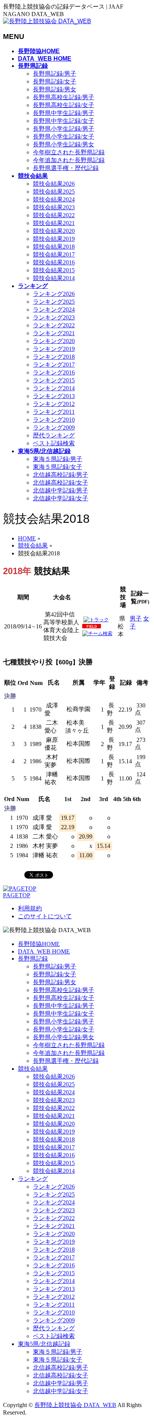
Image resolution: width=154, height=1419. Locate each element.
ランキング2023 (54, 317)
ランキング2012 (54, 404)
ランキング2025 (54, 301)
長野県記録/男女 (54, 89)
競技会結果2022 (54, 215)
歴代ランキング (54, 435)
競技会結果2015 (54, 270)
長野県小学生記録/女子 (63, 136)
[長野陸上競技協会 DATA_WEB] (47, 21)
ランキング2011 (54, 412)
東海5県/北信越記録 (44, 1344)
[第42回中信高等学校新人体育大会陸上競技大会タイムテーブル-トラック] (96, 619)
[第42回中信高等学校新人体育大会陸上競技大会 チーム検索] (97, 633)
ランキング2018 (54, 357)
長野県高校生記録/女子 (63, 105)
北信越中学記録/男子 (60, 490)
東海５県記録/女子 (57, 467)
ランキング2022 (54, 325)
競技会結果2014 (54, 278)
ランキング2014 (54, 388)
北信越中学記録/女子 (60, 498)
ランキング (33, 1179)
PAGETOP (16, 895)
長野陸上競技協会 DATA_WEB (75, 1405)
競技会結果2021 (54, 223)
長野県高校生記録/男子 (63, 97)
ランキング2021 (54, 333)
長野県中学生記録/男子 (63, 113)
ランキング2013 (54, 396)
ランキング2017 (54, 364)
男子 (136, 618)
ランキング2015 (54, 380)
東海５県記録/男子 (57, 459)
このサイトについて (45, 916)
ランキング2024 (54, 309)
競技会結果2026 (54, 184)
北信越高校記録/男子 (60, 475)
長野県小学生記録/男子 (63, 128)
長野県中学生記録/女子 (63, 121)
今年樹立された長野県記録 (69, 152)
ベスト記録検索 (54, 443)
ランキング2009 (54, 427)
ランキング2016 (54, 372)
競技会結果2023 (54, 207)
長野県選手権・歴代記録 (66, 168)
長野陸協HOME (39, 944)
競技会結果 (33, 1068)
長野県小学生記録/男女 (63, 144)
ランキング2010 (54, 419)
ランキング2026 (54, 294)
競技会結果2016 (54, 262)
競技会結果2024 (54, 199)
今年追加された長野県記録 (69, 160)
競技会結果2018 (54, 246)
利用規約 (30, 908)
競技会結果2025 (54, 191)
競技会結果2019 (54, 239)
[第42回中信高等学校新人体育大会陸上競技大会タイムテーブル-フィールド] (91, 627)
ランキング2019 (54, 349)
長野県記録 (33, 958)
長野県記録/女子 (54, 81)
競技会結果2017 (54, 254)
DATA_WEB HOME (44, 951)
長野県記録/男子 (54, 73)
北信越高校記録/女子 (60, 482)
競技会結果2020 (54, 231)
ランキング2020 (54, 341)
